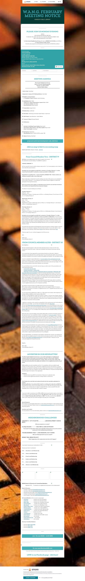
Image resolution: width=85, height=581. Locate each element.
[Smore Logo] (27, 2)
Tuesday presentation (28, 270)
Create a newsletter (30, 577)
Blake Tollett (26, 502)
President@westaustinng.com (39, 489)
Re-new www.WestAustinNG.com (42, 548)
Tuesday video (36, 270)
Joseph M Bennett (27, 509)
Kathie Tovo (30, 527)
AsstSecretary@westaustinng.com (45, 492)
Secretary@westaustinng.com (39, 491)
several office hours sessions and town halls (37, 305)
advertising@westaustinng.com (47, 405)
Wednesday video (57, 271)
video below (52, 303)
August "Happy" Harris (28, 506)
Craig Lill (25, 512)
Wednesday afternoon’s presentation (29, 273)
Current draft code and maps (30, 268)
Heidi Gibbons (26, 519)
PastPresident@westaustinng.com (42, 495)
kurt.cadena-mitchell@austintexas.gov (34, 337)
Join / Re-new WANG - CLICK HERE (42, 536)
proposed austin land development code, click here (42, 141)
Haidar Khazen (27, 510)
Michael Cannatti (27, 507)
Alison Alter (30, 526)
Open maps (59, 66)
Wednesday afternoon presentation (45, 271)
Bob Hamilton (26, 516)
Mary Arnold (26, 505)
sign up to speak (52, 315)
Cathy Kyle (26, 500)
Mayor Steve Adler (31, 524)
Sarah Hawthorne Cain (28, 517)
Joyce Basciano (27, 513)
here (41, 229)
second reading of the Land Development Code (50, 259)
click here (41, 149)
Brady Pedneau (27, 514)
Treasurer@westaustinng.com (41, 493)
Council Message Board (53, 324)
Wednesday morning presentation (31, 271)
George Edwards (27, 503)
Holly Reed (26, 499)
